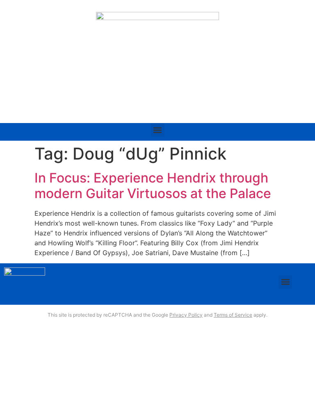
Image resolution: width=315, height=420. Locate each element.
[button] (157, 130)
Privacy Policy (186, 315)
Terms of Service (233, 315)
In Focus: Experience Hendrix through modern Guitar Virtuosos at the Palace (152, 185)
